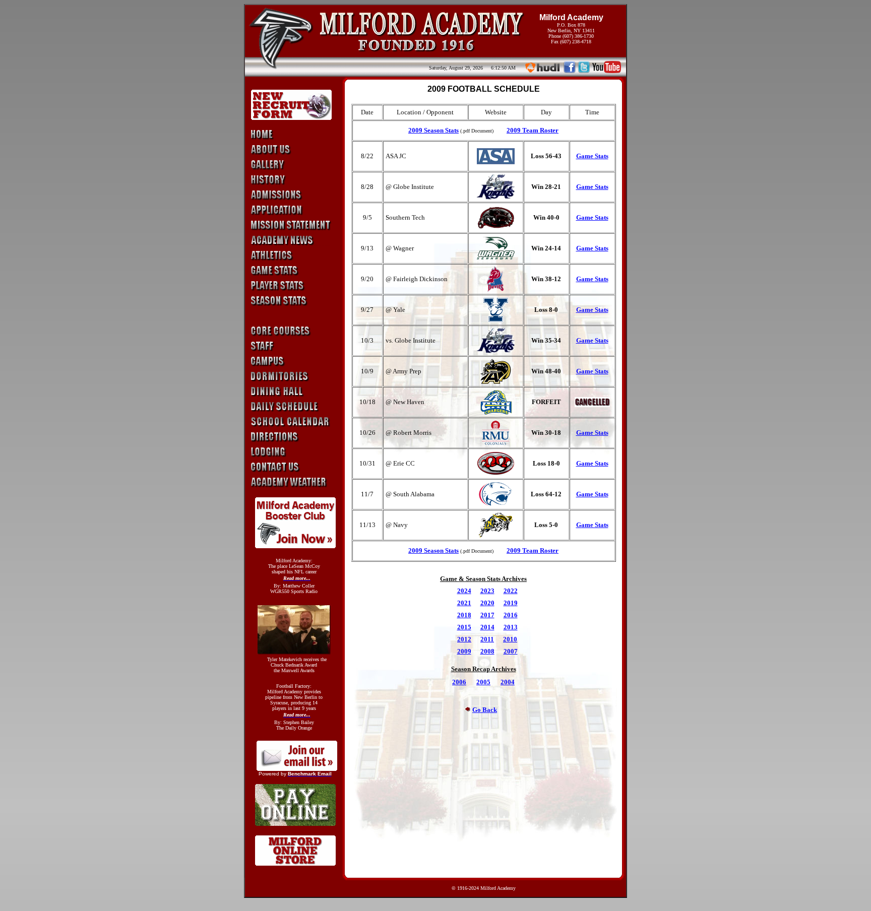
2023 (487, 591)
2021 (464, 603)
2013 (511, 627)
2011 (487, 639)
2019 (511, 603)
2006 (459, 682)
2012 (464, 639)
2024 (464, 591)
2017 (487, 615)
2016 (511, 615)
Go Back (484, 709)
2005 (483, 682)
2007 (511, 651)
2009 (464, 651)
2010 (510, 639)
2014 (487, 627)
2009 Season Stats (433, 130)
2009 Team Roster (532, 130)
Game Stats (592, 156)
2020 (487, 603)
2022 (511, 591)
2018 (464, 615)
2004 (508, 682)
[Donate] (295, 545)
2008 (487, 651)
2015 (464, 627)
